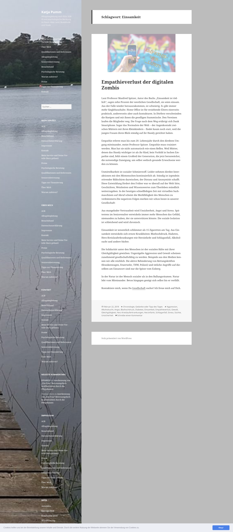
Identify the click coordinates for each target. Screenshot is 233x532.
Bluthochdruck (127, 309)
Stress (171, 312)
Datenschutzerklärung (51, 141)
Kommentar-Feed (49, 515)
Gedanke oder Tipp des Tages (149, 306)
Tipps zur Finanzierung (52, 86)
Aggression (172, 306)
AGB (43, 126)
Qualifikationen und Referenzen (56, 52)
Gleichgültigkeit (108, 312)
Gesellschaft (139, 288)
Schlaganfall (161, 312)
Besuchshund (47, 66)
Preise (44, 81)
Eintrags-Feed (47, 511)
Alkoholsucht (107, 309)
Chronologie (128, 306)
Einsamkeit (149, 309)
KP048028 (45, 380)
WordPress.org (48, 520)
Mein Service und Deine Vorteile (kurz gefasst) (52, 40)
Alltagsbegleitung (49, 57)
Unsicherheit (107, 315)
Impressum (46, 145)
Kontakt (45, 91)
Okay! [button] (221, 528)
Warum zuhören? (49, 76)
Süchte (178, 312)
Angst (117, 309)
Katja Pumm (51, 12)
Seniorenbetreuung (50, 61)
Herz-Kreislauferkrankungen (130, 312)
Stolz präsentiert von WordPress (116, 338)
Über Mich (46, 47)
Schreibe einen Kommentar (129, 315)
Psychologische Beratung (52, 71)
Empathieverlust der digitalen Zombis (137, 85)
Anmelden (46, 506)
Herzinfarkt (149, 312)
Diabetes (139, 309)
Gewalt (174, 309)
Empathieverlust (163, 309)
